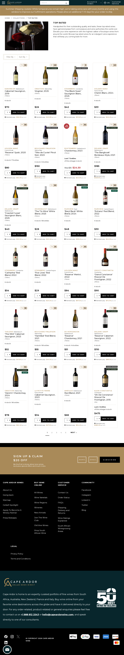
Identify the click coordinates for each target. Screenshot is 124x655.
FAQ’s (60, 502)
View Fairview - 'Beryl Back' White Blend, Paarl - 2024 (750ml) (75, 212)
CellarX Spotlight (10, 505)
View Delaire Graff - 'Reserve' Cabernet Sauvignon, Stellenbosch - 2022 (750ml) (105, 334)
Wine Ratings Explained (64, 519)
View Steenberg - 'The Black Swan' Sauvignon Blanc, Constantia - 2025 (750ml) (75, 91)
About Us (7, 490)
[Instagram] (12, 636)
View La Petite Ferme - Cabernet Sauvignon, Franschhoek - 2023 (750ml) (45, 396)
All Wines (38, 492)
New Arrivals (40, 512)
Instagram (86, 495)
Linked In (86, 500)
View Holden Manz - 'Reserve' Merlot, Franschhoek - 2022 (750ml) (75, 273)
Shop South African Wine (40, 531)
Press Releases (10, 518)
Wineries (38, 507)
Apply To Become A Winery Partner (12, 511)
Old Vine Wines (41, 525)
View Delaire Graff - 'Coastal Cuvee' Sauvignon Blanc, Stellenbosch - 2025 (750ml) (15, 212)
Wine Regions (40, 502)
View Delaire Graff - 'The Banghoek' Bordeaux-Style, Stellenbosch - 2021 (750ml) (105, 151)
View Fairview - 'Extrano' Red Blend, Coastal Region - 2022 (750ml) (105, 212)
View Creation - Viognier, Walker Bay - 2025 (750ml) (45, 91)
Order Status (64, 497)
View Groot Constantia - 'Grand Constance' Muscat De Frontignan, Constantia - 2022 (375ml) (105, 273)
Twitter (85, 505)
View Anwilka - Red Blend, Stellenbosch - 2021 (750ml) (75, 396)
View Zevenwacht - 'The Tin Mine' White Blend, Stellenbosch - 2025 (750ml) (45, 212)
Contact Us (63, 492)
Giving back (8, 495)
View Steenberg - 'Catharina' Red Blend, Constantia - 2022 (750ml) (15, 273)
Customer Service (116, 2)
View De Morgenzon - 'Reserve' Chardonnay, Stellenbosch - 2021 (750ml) (75, 334)
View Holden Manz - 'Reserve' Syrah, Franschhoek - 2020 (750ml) (15, 151)
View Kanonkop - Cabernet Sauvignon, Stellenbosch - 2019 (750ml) (15, 91)
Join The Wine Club (40, 519)
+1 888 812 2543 (30, 614)
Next (73, 432)
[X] (18, 636)
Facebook (86, 490)
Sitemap (7, 500)
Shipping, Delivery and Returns (63, 510)
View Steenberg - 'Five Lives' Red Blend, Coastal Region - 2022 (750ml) (45, 273)
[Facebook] (6, 636)
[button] (10, 57)
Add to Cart (19, 112)
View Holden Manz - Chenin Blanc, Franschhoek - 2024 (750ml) (105, 91)
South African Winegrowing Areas (64, 528)
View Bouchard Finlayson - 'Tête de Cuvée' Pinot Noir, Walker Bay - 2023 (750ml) (45, 151)
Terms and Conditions (21, 559)
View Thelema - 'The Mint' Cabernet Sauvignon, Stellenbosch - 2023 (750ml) (15, 334)
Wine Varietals (40, 497)
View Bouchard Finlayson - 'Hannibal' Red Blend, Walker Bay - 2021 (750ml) (45, 334)
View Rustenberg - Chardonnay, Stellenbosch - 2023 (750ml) (75, 151)
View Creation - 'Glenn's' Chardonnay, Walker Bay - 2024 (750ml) (15, 396)
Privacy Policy (17, 554)
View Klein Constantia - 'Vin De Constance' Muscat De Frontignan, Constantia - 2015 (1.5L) (105, 396)
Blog (84, 510)
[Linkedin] (6, 642)
